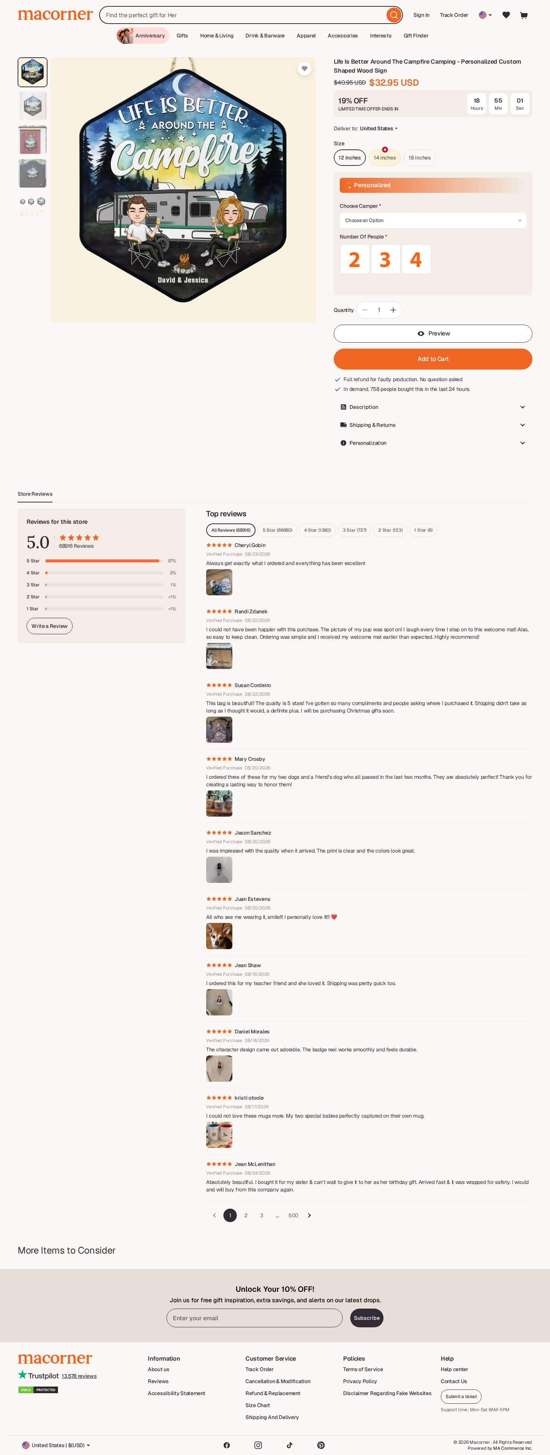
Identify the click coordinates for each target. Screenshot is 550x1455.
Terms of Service (363, 1369)
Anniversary (150, 35)
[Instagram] (258, 1445)
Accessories (343, 35)
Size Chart (257, 1405)
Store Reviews (35, 493)
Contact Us (454, 1381)
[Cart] (524, 15)
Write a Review (49, 626)
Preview (439, 333)
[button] (433, 206)
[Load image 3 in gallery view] (32, 139)
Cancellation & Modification (277, 1381)
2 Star (390, 530)
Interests (380, 35)
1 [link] (230, 1215)
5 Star (277, 530)
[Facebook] (227, 1445)
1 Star (423, 530)
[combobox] (251, 15)
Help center (454, 1369)
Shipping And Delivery (272, 1417)
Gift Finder (416, 35)
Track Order (454, 15)
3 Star (354, 530)
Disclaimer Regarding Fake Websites (387, 1393)
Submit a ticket (461, 1397)
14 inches (385, 157)
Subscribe (367, 1318)
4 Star (317, 530)
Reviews (158, 1381)
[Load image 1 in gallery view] (32, 72)
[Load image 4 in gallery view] (32, 173)
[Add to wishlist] (304, 68)
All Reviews (230, 530)
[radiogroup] (433, 259)
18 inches (420, 157)
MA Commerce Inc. (512, 1448)
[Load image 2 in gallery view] (32, 106)
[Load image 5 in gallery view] (32, 207)
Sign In (421, 17)
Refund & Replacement (272, 1393)
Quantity (344, 310)
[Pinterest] (321, 1445)
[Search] (393, 14)
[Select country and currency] (485, 15)
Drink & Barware (265, 35)
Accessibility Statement (176, 1393)
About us (158, 1369)
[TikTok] (289, 1445)
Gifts (182, 35)
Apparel (306, 35)
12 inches (350, 157)
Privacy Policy (360, 1381)
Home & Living (216, 35)
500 (293, 1215)
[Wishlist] (506, 15)
